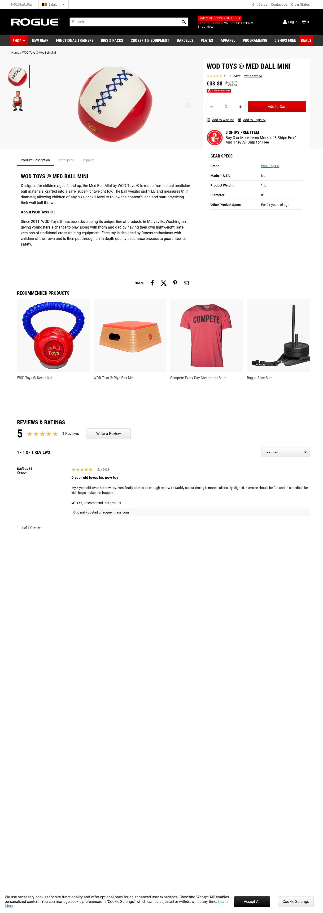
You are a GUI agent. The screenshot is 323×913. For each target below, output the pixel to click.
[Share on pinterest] (175, 283)
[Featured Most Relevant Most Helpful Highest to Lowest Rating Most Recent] (286, 452)
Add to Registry (254, 120)
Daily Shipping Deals (218, 18)
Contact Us (279, 4)
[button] (183, 21)
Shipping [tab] (88, 160)
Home (15, 52)
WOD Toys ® (270, 166)
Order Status (300, 4)
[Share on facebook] (152, 283)
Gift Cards (259, 4)
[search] (129, 21)
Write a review (253, 76)
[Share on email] (186, 283)
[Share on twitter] (163, 283)
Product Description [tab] (35, 160)
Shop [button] (17, 40)
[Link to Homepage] (35, 22)
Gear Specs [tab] (65, 160)
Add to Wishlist (223, 120)
